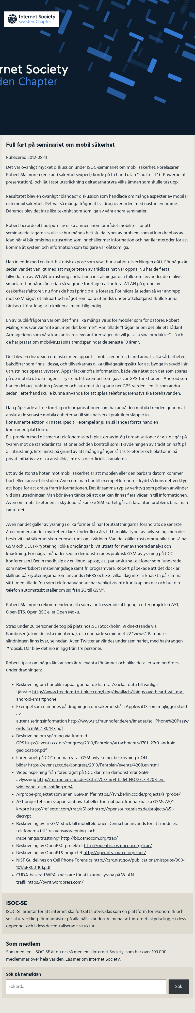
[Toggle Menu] (184, 3)
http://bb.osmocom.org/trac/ (89, 838)
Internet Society (104, 959)
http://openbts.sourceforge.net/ (115, 853)
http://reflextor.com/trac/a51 (58, 809)
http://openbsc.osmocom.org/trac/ (118, 845)
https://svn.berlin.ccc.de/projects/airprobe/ (139, 794)
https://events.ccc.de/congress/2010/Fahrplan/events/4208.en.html (93, 765)
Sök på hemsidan (23, 974)
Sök (178, 986)
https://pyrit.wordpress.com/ (55, 882)
